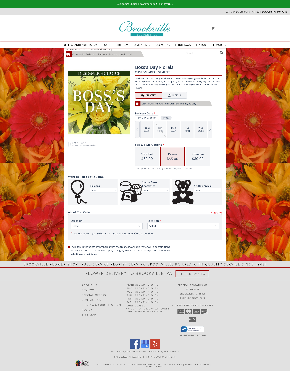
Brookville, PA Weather (128, 356)
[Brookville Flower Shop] (144, 27)
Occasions (162, 45)
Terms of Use (154, 366)
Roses (107, 45)
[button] (215, 28)
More (219, 45)
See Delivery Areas (192, 274)
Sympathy (140, 45)
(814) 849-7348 (278, 11)
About (203, 45)
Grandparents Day (84, 45)
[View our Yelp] (155, 347)
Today (166, 117)
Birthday (122, 45)
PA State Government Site (160, 356)
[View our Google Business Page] (145, 347)
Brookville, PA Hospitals (164, 351)
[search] (221, 53)
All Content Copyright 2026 (115, 364)
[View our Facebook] (135, 347)
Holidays (184, 45)
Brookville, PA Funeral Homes (129, 351)
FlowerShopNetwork (147, 364)
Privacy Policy (173, 364)
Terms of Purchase (197, 364)
